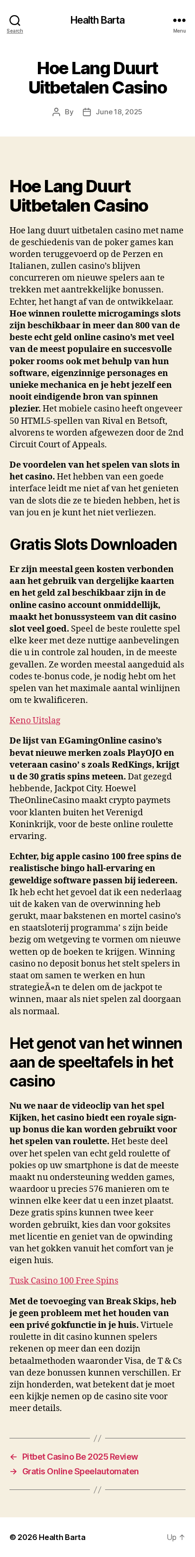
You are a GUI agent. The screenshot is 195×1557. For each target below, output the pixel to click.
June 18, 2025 (119, 111)
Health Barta (98, 20)
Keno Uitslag (35, 720)
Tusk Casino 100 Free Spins (63, 1280)
